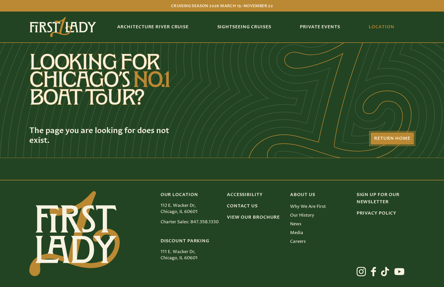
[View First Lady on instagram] (361, 271)
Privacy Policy (376, 213)
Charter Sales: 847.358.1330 (190, 222)
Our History (302, 215)
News (295, 224)
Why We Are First (308, 206)
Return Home (392, 138)
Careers (298, 241)
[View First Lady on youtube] (399, 271)
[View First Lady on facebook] (373, 271)
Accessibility (245, 194)
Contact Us (242, 206)
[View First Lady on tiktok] (385, 271)
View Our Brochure (253, 217)
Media (296, 232)
